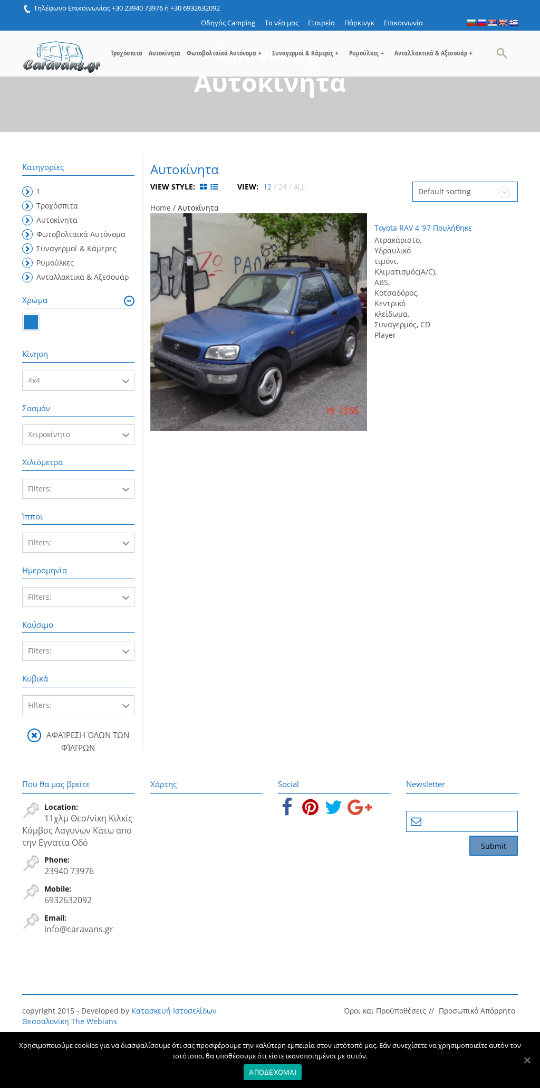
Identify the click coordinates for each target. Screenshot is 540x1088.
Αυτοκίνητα (164, 53)
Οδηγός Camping (228, 22)
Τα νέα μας (281, 22)
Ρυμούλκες (366, 53)
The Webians (94, 1021)
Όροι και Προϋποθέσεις (385, 1011)
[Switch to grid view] (204, 187)
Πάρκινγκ (359, 22)
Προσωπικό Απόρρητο (477, 1011)
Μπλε (31, 322)
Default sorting (444, 191)
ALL (299, 187)
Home (160, 208)
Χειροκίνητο (49, 434)
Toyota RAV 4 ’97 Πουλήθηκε (423, 228)
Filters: (40, 489)
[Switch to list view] (214, 187)
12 (267, 187)
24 (282, 187)
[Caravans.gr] (61, 52)
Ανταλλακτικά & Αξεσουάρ (433, 53)
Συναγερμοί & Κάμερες (305, 53)
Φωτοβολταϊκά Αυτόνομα (224, 53)
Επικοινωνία (403, 22)
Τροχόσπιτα (126, 53)
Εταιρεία (321, 22)
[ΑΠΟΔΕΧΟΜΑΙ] (527, 1060)
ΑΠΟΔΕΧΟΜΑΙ (272, 1072)
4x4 (34, 380)
